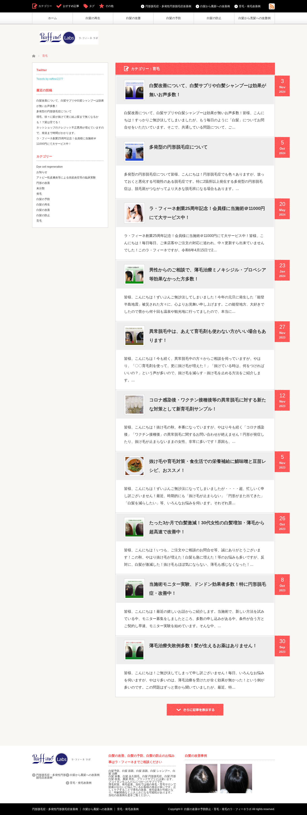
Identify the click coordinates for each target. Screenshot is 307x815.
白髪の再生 (93, 18)
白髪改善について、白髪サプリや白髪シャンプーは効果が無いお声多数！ (207, 90)
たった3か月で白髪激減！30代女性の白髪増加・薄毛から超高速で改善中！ (207, 527)
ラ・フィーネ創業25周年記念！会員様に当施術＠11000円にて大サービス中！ (207, 213)
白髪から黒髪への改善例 (254, 18)
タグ (92, 6)
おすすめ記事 (71, 6)
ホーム (52, 18)
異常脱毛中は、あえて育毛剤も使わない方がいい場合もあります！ (207, 336)
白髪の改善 (133, 18)
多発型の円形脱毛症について (178, 146)
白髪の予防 (173, 18)
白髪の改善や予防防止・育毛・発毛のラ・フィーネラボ (217, 809)
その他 (109, 6)
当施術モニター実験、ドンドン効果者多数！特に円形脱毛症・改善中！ (207, 589)
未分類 (40, 188)
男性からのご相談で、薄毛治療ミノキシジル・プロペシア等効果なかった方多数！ (207, 274)
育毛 (39, 220)
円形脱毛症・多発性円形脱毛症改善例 (168, 6)
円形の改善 (43, 183)
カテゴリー (45, 6)
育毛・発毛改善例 (249, 6)
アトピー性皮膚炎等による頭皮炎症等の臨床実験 (66, 177)
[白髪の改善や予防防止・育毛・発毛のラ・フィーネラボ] (69, 38)
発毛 (39, 193)
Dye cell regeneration (49, 166)
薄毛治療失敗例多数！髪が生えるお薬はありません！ (203, 645)
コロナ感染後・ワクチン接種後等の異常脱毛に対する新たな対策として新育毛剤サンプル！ (207, 404)
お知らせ (41, 172)
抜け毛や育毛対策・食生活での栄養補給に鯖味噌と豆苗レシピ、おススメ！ (207, 466)
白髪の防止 (214, 18)
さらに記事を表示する (195, 710)
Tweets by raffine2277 (49, 79)
